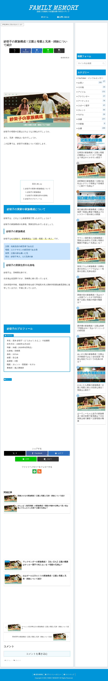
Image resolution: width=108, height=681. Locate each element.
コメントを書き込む (37, 653)
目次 (34, 184)
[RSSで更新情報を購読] (39, 471)
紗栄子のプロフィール (33, 199)
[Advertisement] (37, 32)
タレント (8, 379)
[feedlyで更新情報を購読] (34, 471)
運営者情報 (39, 674)
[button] (59, 50)
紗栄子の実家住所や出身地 (37, 195)
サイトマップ (69, 674)
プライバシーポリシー (53, 674)
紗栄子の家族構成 (34, 192)
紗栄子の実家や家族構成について (37, 189)
